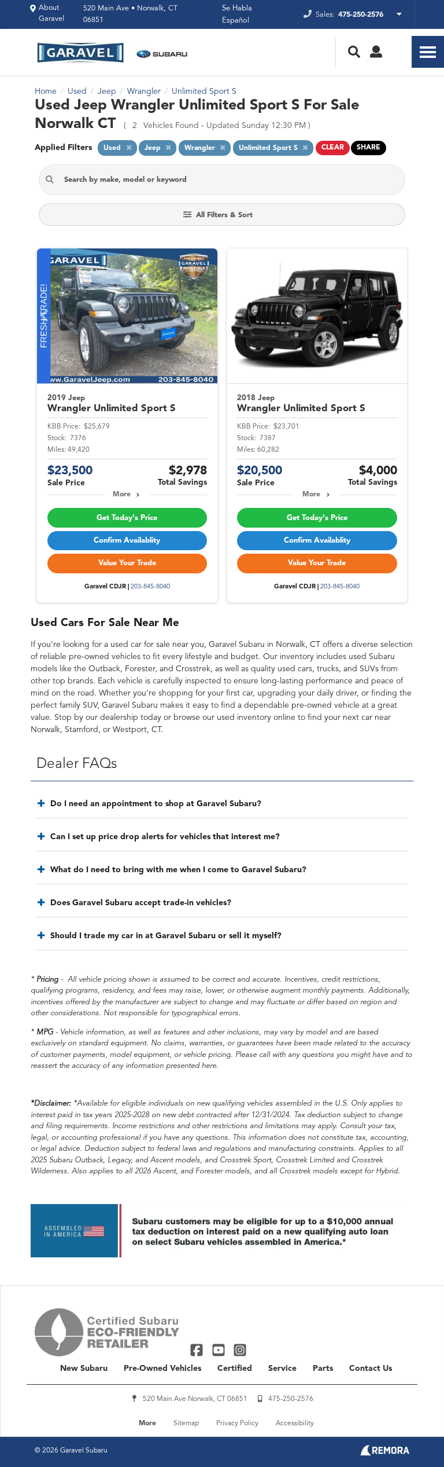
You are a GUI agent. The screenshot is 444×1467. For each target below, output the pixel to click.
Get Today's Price (127, 518)
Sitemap (186, 1423)
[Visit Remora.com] (384, 1453)
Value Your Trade (127, 563)
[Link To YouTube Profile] (219, 1350)
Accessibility (295, 1423)
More (122, 494)
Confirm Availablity (127, 540)
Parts (323, 1368)
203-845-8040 (150, 587)
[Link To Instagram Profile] (240, 1350)
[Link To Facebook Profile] (198, 1350)
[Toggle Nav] (428, 52)
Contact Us (370, 1368)
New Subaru (84, 1368)
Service (282, 1368)
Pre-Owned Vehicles (162, 1368)
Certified (234, 1368)
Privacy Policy (237, 1423)
